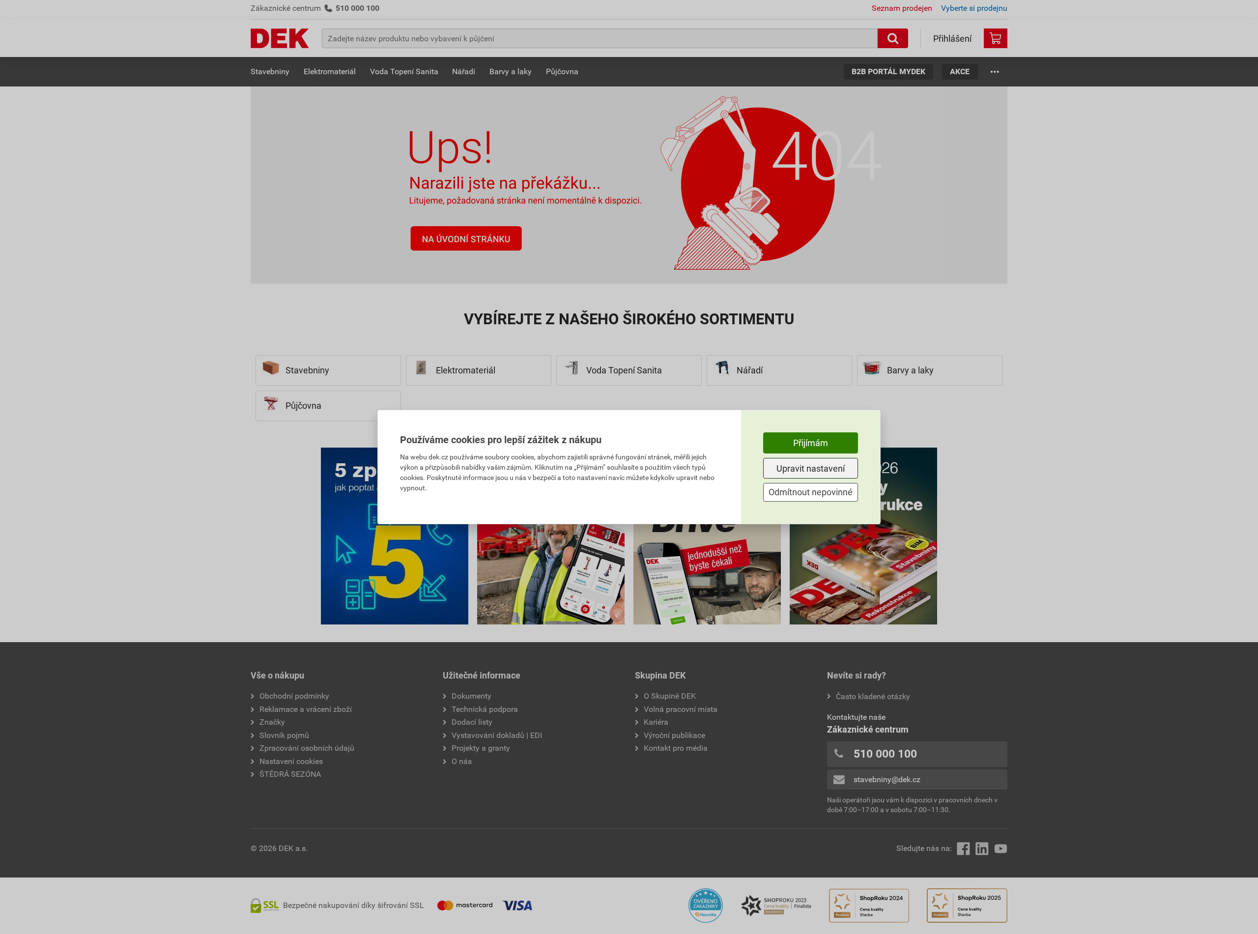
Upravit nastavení (810, 468)
